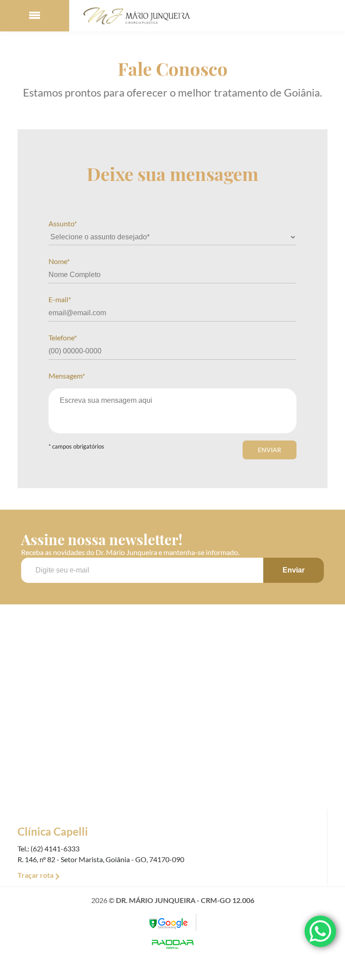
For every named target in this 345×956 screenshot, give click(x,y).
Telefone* (63, 337)
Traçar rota (35, 875)
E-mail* (60, 299)
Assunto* (63, 223)
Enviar (269, 450)
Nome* (59, 261)
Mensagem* (67, 375)
